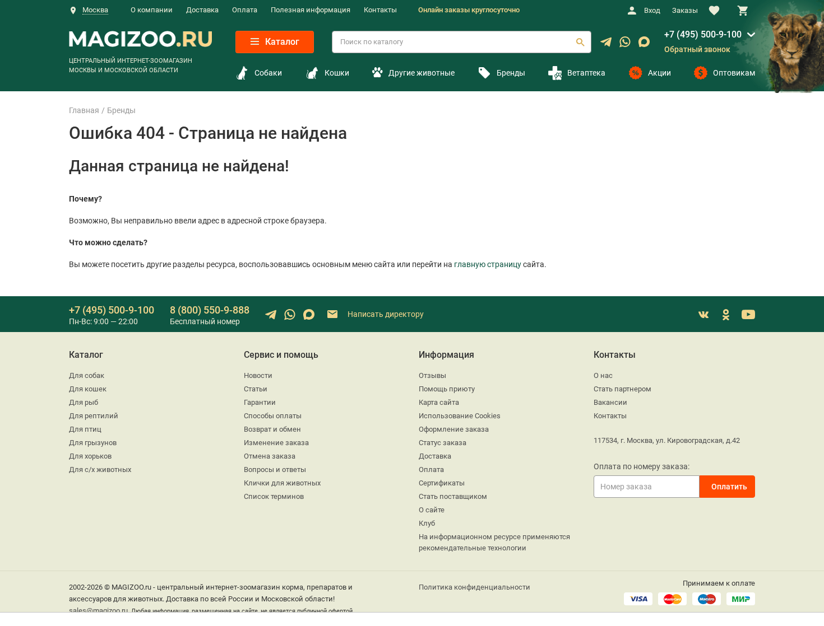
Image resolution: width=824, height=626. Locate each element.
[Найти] (580, 42)
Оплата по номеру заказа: (641, 466)
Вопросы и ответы (275, 469)
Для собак (86, 375)
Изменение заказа (276, 442)
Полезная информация (310, 10)
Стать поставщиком (453, 496)
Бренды (511, 72)
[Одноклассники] (726, 314)
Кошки (337, 72)
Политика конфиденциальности (474, 587)
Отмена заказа (269, 456)
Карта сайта (439, 402)
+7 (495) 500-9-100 (703, 34)
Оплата (244, 10)
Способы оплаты (273, 416)
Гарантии (260, 402)
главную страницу (487, 264)
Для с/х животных (100, 469)
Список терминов (274, 496)
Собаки (268, 72)
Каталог (281, 41)
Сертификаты (442, 483)
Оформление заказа (454, 429)
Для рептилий (93, 416)
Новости (258, 375)
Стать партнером (622, 389)
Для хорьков (90, 456)
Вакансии (610, 402)
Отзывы (432, 375)
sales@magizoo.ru (98, 610)
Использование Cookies (460, 416)
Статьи (255, 389)
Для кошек (88, 389)
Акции (659, 72)
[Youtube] (748, 314)
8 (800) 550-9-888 (209, 310)
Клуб (427, 523)
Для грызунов (93, 442)
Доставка (202, 10)
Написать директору (385, 313)
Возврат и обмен (272, 429)
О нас (603, 375)
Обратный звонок (697, 49)
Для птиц (85, 429)
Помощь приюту (447, 389)
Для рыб (83, 402)
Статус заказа (442, 442)
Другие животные (421, 72)
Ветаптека (586, 72)
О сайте (432, 510)
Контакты (380, 10)
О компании (152, 10)
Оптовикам (734, 72)
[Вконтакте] (703, 314)
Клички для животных (282, 483)
